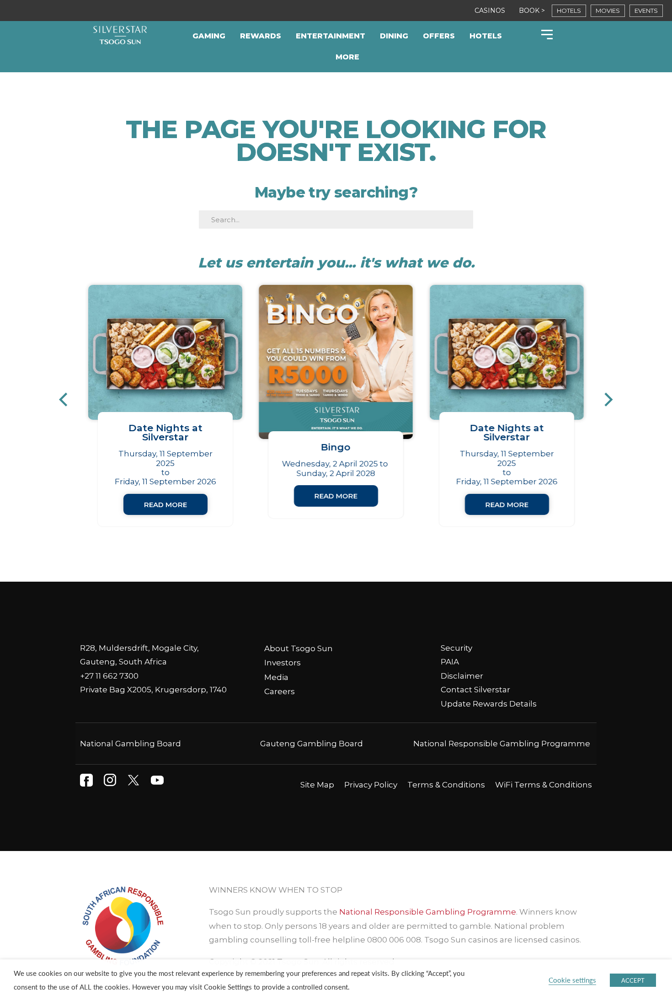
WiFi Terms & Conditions (543, 784)
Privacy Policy (370, 784)
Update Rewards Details (489, 703)
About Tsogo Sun (298, 648)
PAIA (450, 661)
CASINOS (490, 10)
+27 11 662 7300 (109, 675)
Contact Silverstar (475, 689)
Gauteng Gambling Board (311, 743)
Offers (439, 36)
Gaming (208, 36)
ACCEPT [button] (633, 980)
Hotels (485, 36)
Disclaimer (462, 675)
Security (456, 648)
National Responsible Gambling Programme (501, 743)
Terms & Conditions (446, 784)
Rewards (260, 36)
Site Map (317, 784)
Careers (279, 691)
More (347, 57)
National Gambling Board (130, 743)
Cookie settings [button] (572, 980)
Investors (282, 662)
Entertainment (330, 36)
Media (276, 677)
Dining (394, 36)
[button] (67, 399)
